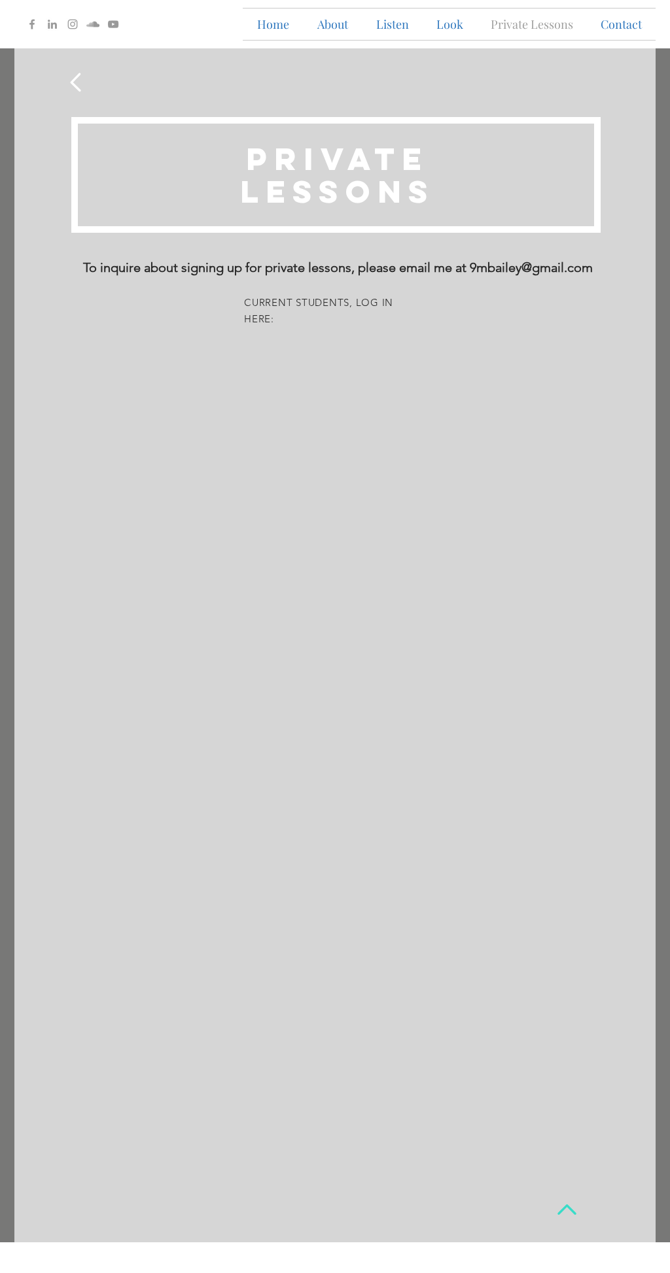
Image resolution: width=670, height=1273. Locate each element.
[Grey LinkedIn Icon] (52, 24)
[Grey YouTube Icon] (113, 24)
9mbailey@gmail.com (531, 267)
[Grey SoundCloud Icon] (92, 24)
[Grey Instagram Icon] (72, 24)
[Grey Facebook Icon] (32, 24)
